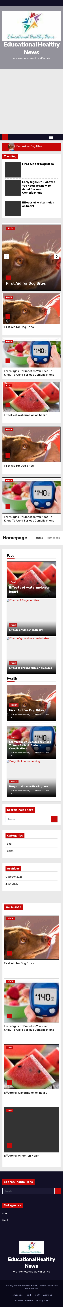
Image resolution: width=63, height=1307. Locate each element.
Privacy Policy (43, 1300)
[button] (57, 137)
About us (47, 1294)
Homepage (17, 1294)
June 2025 (12, 884)
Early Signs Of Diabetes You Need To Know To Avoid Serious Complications (38, 187)
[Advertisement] (31, 101)
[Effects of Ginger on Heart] (31, 617)
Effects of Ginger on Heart (21, 1155)
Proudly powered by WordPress (22, 1285)
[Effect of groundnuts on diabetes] (31, 655)
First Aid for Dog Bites (38, 164)
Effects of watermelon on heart (25, 415)
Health (10, 228)
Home (39, 537)
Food (8, 385)
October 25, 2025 (41, 715)
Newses (51, 1285)
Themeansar (31, 1288)
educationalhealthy (20, 715)
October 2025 (14, 876)
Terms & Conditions (23, 1300)
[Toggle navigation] (51, 137)
